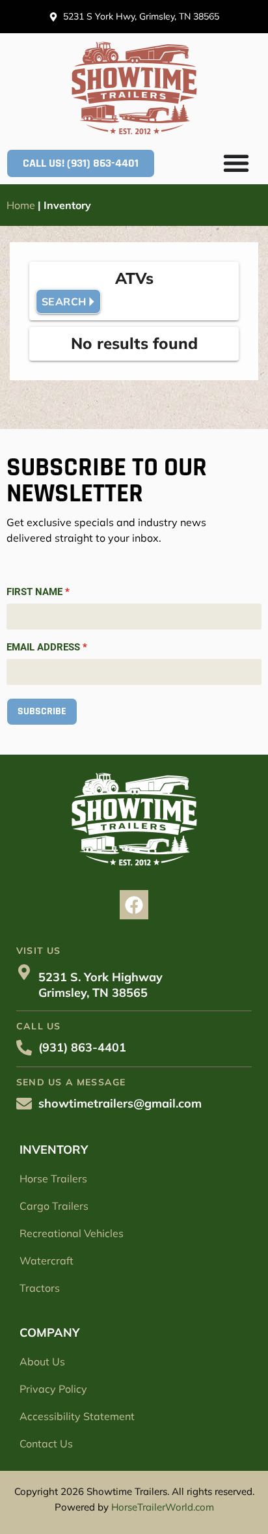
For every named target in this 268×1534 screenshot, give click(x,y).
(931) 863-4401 (82, 1047)
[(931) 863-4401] (24, 1047)
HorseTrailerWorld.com (162, 1507)
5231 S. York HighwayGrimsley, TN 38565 (100, 984)
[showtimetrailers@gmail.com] (24, 1103)
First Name (38, 592)
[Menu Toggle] (236, 162)
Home (21, 205)
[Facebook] (134, 904)
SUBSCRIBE (42, 711)
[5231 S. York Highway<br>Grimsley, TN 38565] (24, 972)
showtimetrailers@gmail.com (120, 1103)
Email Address (47, 647)
